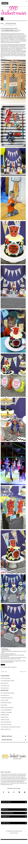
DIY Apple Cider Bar (4, 717)
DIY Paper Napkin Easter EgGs (6, 697)
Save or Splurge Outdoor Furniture (7, 680)
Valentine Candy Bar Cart (6, 729)
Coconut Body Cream (5, 685)
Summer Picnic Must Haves (6, 722)
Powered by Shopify (14, 833)
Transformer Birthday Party (9, 660)
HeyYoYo (24, 657)
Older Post (4, 671)
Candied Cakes (12, 653)
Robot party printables (6, 45)
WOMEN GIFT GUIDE (5, 714)
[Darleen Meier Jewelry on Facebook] (3, 792)
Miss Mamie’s (15, 651)
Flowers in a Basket (4, 700)
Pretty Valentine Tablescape (6, 702)
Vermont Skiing (4, 705)
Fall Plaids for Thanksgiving (6, 712)
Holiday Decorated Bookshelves (7, 707)
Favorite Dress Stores (5, 688)
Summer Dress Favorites (5, 678)
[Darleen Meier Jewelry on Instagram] (19, 792)
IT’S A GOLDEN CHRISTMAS (6, 710)
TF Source (18, 658)
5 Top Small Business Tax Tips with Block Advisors (10, 726)
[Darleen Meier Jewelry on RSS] (8, 792)
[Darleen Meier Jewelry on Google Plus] (14, 792)
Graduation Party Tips (5, 719)
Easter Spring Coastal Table (6, 724)
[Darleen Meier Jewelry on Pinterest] (24, 792)
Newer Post (23, 671)
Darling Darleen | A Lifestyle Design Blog (13, 661)
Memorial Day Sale (4, 683)
